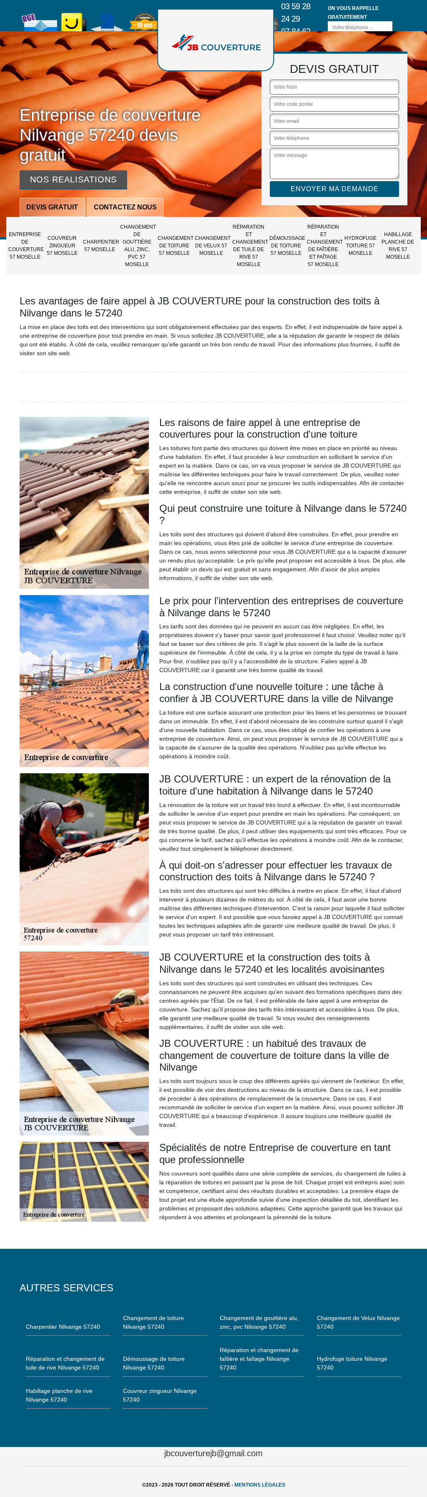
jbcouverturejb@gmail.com (213, 1453)
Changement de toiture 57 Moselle (175, 245)
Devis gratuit (52, 207)
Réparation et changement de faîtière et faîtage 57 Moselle (324, 245)
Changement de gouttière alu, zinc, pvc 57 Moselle (137, 245)
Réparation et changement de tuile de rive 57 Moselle (249, 245)
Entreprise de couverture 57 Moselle (25, 246)
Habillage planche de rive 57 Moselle (398, 246)
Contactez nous (125, 207)
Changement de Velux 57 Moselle (212, 245)
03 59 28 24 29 (295, 12)
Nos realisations (73, 179)
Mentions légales (259, 1485)
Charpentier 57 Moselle (100, 245)
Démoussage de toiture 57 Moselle (286, 245)
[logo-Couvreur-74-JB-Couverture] (215, 40)
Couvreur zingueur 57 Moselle (62, 245)
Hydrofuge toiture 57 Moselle (360, 245)
